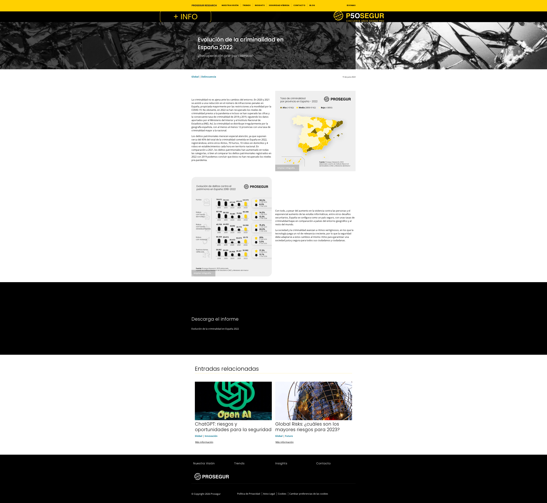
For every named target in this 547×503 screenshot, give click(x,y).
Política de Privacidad (248, 493)
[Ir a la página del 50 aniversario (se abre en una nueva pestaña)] (273, 16)
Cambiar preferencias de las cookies (308, 493)
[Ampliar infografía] (315, 130)
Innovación (211, 436)
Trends (239, 463)
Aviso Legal (269, 493)
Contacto (323, 463)
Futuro (289, 436)
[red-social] (346, 494)
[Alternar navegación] (339, 5)
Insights (281, 463)
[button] (230, 5)
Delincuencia (208, 76)
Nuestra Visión (204, 463)
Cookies (282, 493)
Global (195, 76)
